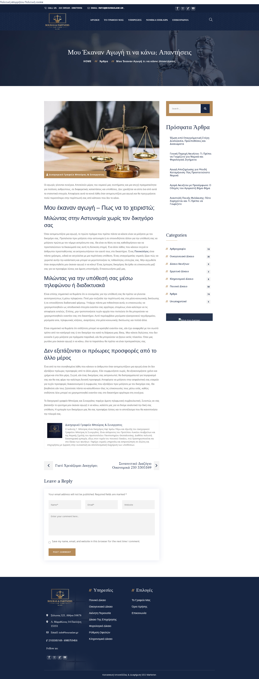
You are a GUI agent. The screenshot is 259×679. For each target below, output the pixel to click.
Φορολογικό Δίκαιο (100, 626)
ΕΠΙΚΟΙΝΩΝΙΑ (180, 20)
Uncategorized (178, 301)
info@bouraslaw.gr (68, 632)
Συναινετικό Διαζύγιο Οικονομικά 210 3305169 (132, 465)
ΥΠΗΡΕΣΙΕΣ (135, 20)
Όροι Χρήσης (139, 606)
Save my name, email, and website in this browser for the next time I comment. (96, 541)
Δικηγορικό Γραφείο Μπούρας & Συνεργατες (76, 174)
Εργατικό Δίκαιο (179, 271)
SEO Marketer (149, 674)
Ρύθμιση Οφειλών (99, 632)
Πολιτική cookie (34, 2)
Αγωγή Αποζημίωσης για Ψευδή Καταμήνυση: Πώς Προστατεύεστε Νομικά (190, 172)
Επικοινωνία (139, 613)
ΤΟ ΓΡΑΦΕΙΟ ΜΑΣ (114, 20)
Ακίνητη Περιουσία (100, 613)
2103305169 (55, 640)
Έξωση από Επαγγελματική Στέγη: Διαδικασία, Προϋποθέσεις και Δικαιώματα (190, 141)
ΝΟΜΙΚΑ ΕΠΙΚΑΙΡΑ (157, 20)
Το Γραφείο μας (141, 600)
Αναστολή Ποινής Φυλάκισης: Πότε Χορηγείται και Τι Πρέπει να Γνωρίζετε (190, 201)
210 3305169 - (65, 8)
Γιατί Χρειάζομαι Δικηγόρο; (76, 465)
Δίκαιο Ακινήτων (179, 263)
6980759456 (77, 8)
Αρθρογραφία (178, 248)
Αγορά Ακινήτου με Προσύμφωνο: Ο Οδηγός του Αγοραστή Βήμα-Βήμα (190, 186)
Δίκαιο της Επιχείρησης (103, 619)
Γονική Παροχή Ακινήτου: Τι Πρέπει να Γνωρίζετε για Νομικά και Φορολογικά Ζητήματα (190, 156)
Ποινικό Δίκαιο (178, 286)
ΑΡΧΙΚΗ (94, 20)
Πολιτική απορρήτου (12, 2)
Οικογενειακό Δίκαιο (182, 256)
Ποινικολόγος (141, 251)
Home (87, 61)
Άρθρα (104, 61)
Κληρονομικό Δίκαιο (181, 278)
